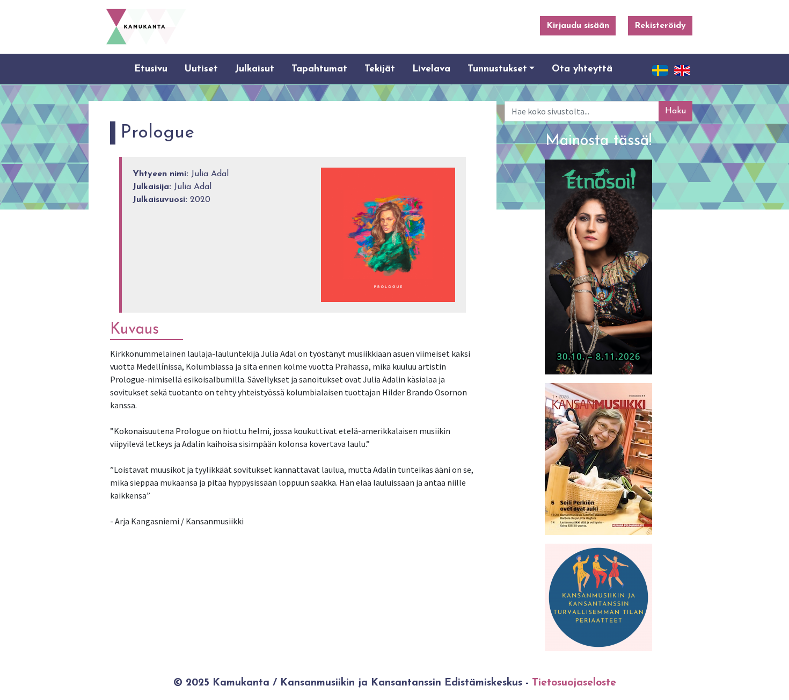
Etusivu (150, 69)
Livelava (431, 69)
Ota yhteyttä (582, 69)
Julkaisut (254, 69)
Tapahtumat (319, 69)
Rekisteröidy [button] (660, 25)
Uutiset (201, 69)
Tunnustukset (497, 69)
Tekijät (379, 69)
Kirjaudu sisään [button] (577, 25)
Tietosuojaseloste (574, 683)
